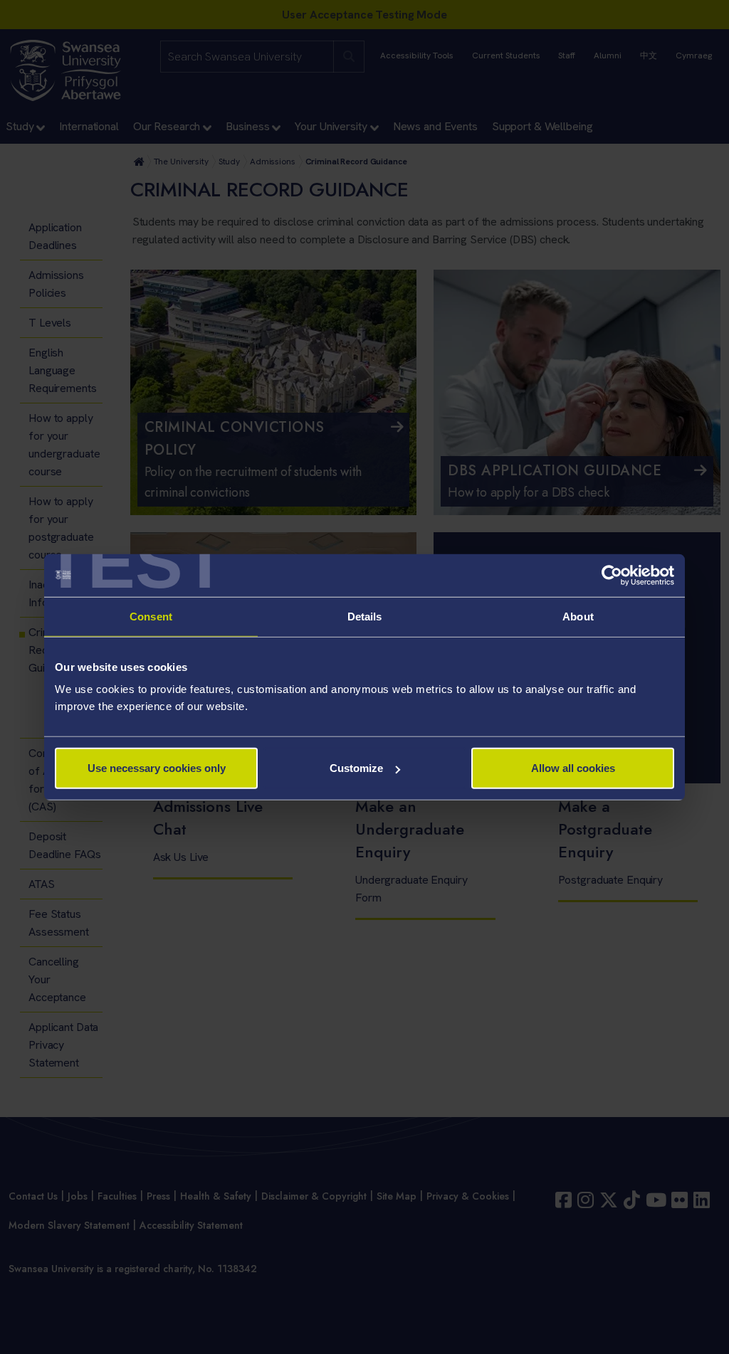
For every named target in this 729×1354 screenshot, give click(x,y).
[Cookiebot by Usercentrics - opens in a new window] (612, 575)
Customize (356, 768)
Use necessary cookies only (157, 768)
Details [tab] (364, 616)
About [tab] (578, 616)
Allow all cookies (573, 768)
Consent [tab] (151, 616)
